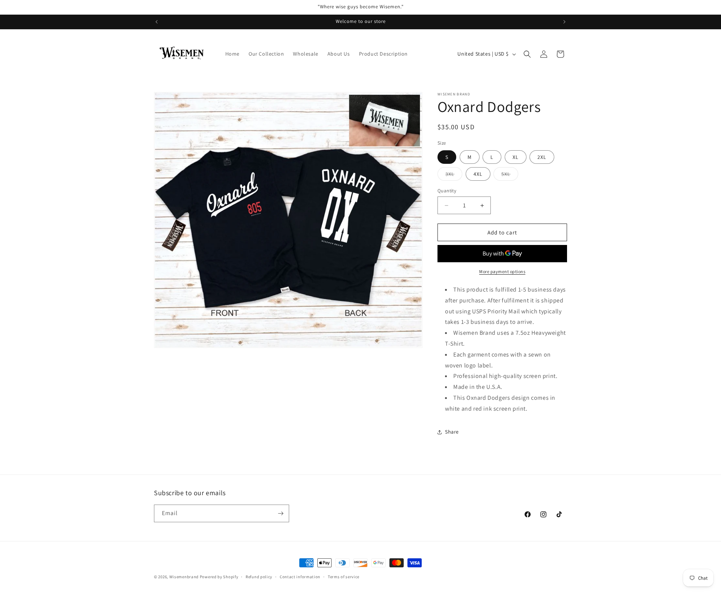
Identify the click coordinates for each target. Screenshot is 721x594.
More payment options (502, 271)
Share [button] (452, 431)
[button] (527, 54)
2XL (541, 157)
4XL (478, 174)
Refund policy (259, 576)
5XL (509, 175)
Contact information (300, 576)
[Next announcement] (564, 22)
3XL (453, 175)
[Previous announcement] (156, 22)
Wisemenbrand (184, 576)
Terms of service (343, 576)
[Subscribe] (280, 513)
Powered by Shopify (219, 576)
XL (516, 157)
